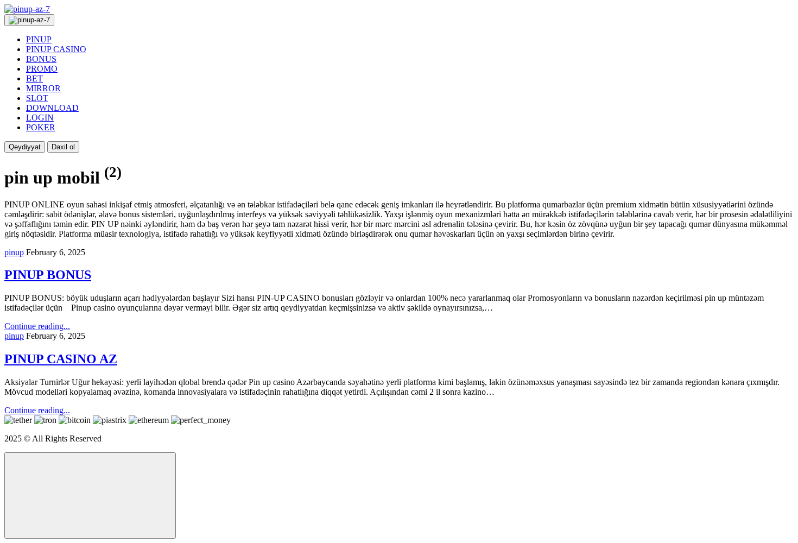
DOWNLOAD (52, 107)
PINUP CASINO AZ (60, 359)
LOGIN (40, 117)
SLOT (37, 98)
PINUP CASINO (56, 49)
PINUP (39, 39)
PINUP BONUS (47, 275)
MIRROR (43, 88)
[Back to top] (90, 495)
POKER (40, 127)
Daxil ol (63, 147)
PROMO (42, 68)
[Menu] (29, 20)
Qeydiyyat (25, 147)
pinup (14, 252)
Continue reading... (37, 326)
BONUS (41, 59)
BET (34, 78)
